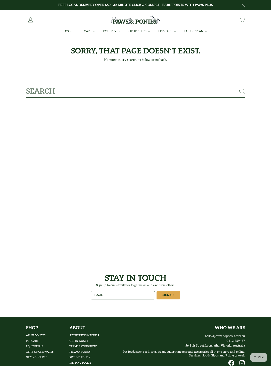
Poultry (110, 31)
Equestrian (194, 31)
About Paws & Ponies (84, 335)
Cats (88, 31)
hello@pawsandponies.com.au (225, 336)
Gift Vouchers (36, 357)
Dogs (68, 31)
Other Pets (138, 31)
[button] (242, 19)
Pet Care (165, 31)
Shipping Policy (80, 362)
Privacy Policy (80, 351)
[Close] (243, 5)
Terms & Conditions (83, 346)
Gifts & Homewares (40, 351)
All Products (35, 335)
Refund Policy (79, 357)
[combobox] (135, 91)
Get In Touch (78, 341)
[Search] (242, 91)
